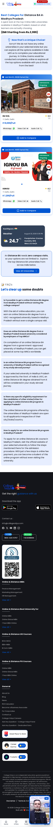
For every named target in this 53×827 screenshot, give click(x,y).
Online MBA (6, 616)
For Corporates (8, 711)
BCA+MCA (6, 641)
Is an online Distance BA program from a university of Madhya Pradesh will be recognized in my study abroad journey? (26, 365)
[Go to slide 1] (21, 111)
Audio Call (35, 128)
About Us (6, 693)
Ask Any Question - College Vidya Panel (18, 722)
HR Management (9, 596)
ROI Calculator (8, 704)
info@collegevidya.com (12, 523)
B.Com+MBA (7, 648)
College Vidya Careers (11, 718)
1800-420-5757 (10, 538)
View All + (6, 600)
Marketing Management (12, 592)
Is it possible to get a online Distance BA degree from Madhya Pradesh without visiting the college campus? (26, 303)
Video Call (22, 128)
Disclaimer (10, 801)
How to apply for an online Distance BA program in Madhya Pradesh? (26, 431)
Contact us (6, 714)
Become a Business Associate (14, 707)
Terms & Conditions (26, 801)
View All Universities (25, 271)
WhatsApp (7, 128)
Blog (4, 697)
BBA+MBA (6, 644)
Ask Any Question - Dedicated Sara (16, 725)
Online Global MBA (9, 619)
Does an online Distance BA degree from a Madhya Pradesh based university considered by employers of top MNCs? (25, 334)
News (4, 700)
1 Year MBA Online (9, 623)
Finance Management (11, 588)
